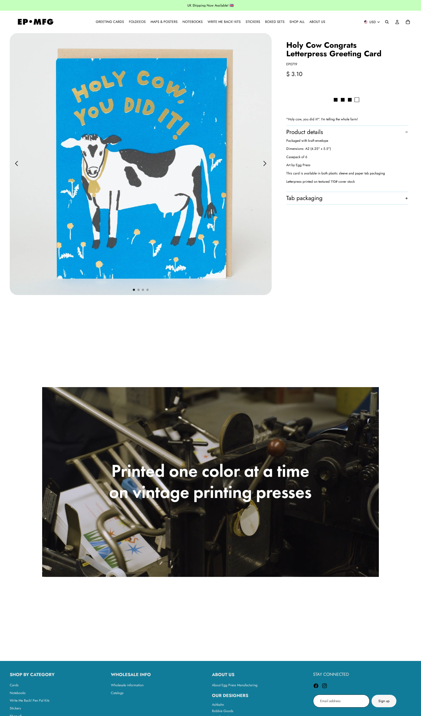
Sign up (384, 700)
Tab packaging (304, 198)
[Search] (387, 22)
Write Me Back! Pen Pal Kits (29, 700)
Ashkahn (218, 704)
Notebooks (18, 692)
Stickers (15, 708)
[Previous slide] (15, 164)
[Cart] (407, 22)
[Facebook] (316, 686)
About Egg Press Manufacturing (235, 685)
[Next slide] (266, 164)
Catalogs (117, 692)
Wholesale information (127, 685)
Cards (14, 685)
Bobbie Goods (222, 710)
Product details (304, 132)
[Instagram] (324, 686)
